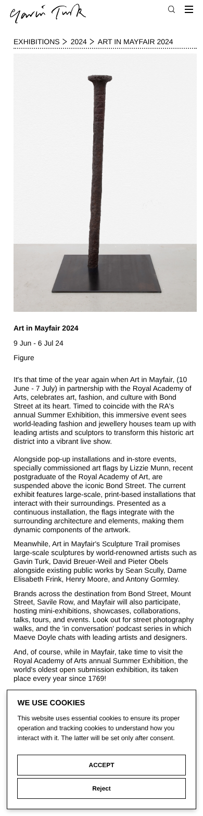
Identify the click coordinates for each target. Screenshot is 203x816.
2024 (79, 41)
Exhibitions (37, 41)
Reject (101, 788)
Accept (102, 765)
